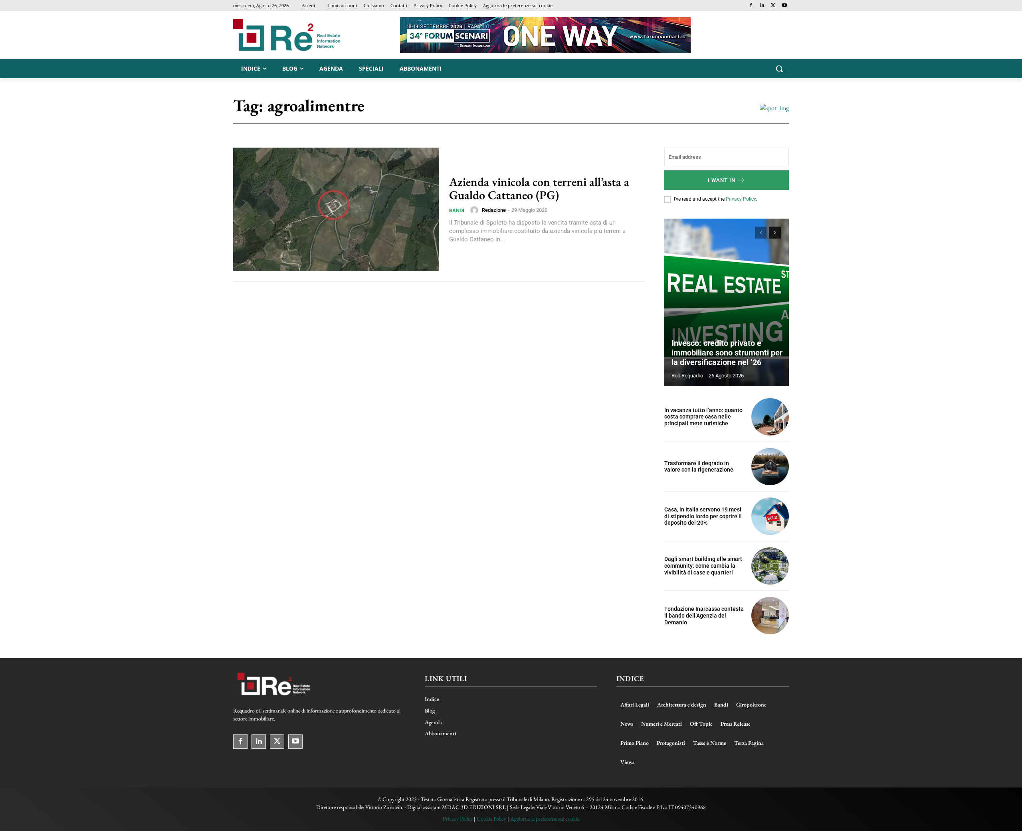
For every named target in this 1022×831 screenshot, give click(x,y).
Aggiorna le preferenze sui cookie (544, 818)
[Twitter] (773, 5)
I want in (721, 180)
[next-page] (775, 233)
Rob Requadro (687, 376)
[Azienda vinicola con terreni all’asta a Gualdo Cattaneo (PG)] (336, 209)
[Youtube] (784, 5)
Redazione (494, 210)
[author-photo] (475, 210)
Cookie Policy (491, 818)
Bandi (456, 210)
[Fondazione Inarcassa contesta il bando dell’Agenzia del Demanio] (770, 615)
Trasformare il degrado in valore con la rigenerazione (698, 466)
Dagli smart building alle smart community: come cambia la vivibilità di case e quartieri (703, 566)
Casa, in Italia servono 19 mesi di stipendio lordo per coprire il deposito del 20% (703, 516)
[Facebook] (751, 5)
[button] (779, 68)
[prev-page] (760, 233)
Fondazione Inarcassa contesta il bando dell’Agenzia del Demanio (704, 616)
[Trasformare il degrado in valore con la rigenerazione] (770, 467)
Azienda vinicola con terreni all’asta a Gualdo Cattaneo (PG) (539, 188)
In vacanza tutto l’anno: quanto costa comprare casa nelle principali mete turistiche (703, 417)
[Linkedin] (762, 5)
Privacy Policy (741, 199)
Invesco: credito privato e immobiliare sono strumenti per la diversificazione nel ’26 (726, 352)
